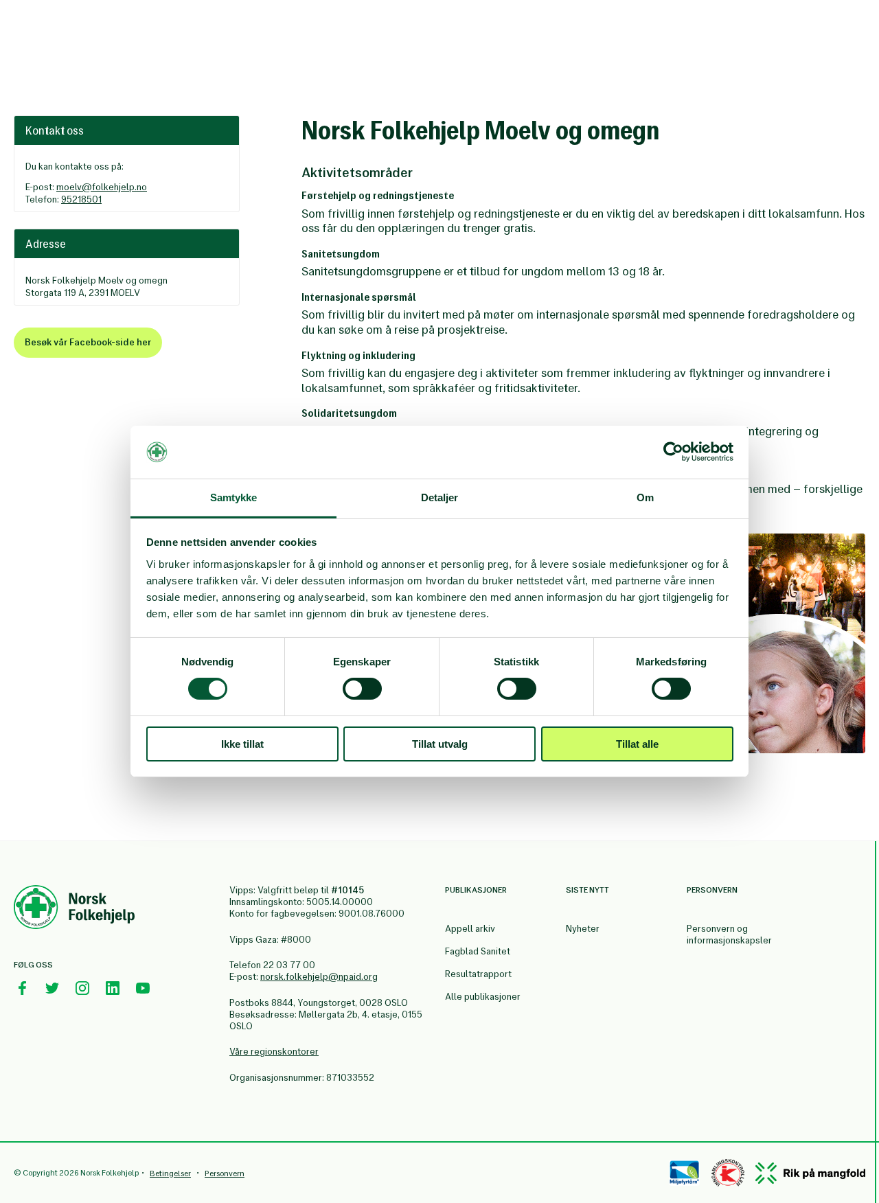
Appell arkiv (470, 929)
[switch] (362, 689)
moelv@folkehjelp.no (101, 187)
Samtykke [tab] (234, 497)
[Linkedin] (112, 988)
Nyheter (583, 929)
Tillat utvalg (440, 744)
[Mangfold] (810, 1173)
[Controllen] (727, 1173)
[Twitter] (52, 988)
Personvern (224, 1173)
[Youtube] (143, 988)
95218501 (81, 199)
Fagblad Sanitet (477, 951)
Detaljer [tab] (440, 497)
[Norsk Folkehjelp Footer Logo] (74, 909)
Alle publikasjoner (483, 996)
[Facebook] (22, 988)
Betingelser (170, 1173)
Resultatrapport (478, 974)
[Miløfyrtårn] (684, 1173)
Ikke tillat (242, 744)
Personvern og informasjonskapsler (729, 934)
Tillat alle (637, 744)
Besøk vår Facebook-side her (88, 342)
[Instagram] (82, 988)
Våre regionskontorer (274, 1051)
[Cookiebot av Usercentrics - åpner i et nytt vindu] (673, 452)
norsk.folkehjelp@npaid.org (319, 977)
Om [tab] (645, 497)
